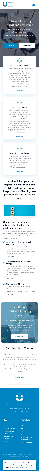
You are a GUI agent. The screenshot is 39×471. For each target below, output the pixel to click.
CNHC (22, 428)
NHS (21, 434)
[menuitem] (11, 426)
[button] (33, 4)
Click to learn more (26, 467)
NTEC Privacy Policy (26, 442)
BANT (22, 425)
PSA (21, 431)
